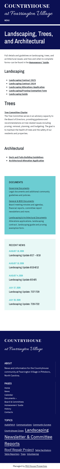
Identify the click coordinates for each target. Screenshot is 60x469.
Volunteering (33, 454)
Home (7, 387)
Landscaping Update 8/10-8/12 (24, 267)
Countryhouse (27, 5)
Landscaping (37, 430)
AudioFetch (9, 424)
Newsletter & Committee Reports (28, 440)
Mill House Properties (36, 466)
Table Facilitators (43, 450)
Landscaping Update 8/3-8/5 (22, 279)
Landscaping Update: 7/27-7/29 (24, 291)
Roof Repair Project (19, 450)
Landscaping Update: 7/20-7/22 (24, 304)
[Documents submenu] (16, 398)
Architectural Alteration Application (26, 160)
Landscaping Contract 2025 (22, 80)
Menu (7, 20)
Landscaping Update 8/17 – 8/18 (24, 255)
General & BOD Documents (21, 201)
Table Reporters (11, 454)
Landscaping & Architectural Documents (28, 217)
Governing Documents (19, 188)
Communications (24, 424)
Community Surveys (42, 424)
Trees (23, 454)
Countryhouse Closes (14, 430)
